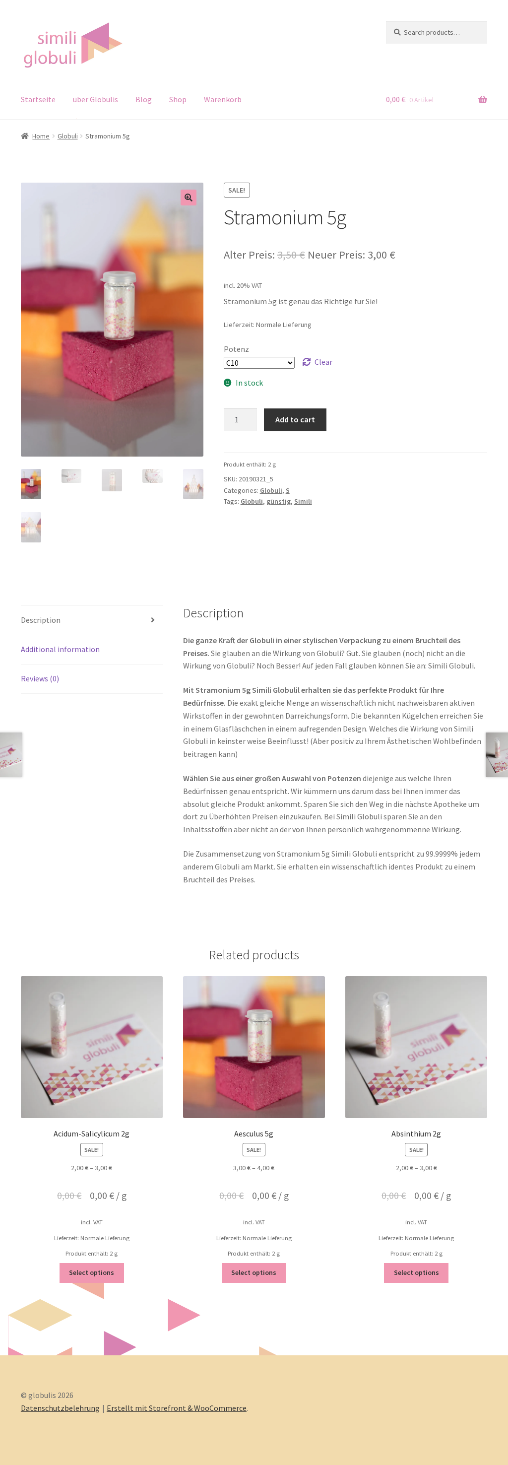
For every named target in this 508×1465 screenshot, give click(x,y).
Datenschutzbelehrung (60, 1408)
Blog (143, 99)
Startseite (38, 99)
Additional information (60, 649)
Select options (91, 1272)
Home (41, 136)
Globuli (68, 136)
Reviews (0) (40, 678)
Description (41, 620)
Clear (323, 362)
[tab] (92, 620)
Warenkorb (223, 99)
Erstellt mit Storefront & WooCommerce (177, 1408)
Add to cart (295, 419)
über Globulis (95, 99)
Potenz (236, 349)
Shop (178, 99)
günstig (278, 501)
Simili (303, 501)
